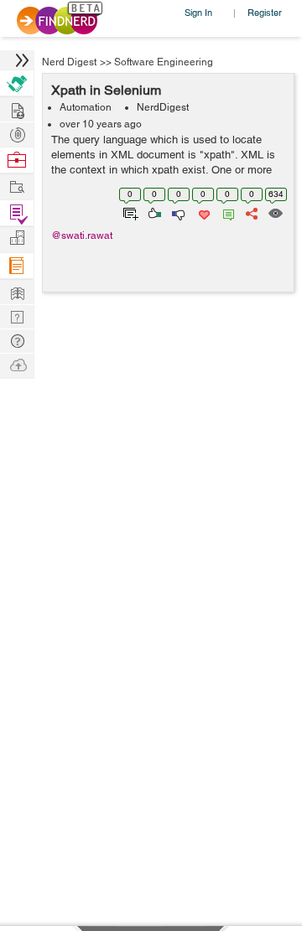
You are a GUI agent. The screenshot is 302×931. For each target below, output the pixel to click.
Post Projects (17, 108)
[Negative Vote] (177, 212)
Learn (17, 266)
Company (17, 238)
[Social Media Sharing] (250, 212)
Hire (17, 83)
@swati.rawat (81, 235)
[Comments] (226, 212)
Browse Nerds (17, 132)
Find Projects (17, 185)
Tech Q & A (17, 315)
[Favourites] (202, 212)
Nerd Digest (69, 62)
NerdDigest (163, 107)
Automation (86, 107)
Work (17, 160)
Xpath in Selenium (106, 90)
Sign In (198, 12)
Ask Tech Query (17, 339)
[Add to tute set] (128, 212)
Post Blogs (17, 364)
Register (264, 12)
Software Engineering (163, 62)
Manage (17, 213)
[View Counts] (274, 212)
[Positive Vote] (153, 212)
